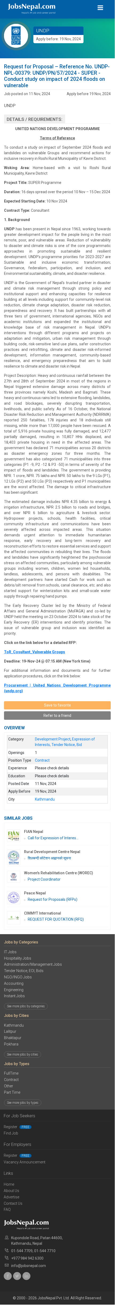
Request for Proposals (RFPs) (52, 899)
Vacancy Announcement (24, 1162)
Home (9, 1184)
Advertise (11, 1197)
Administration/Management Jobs (33, 964)
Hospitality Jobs (17, 958)
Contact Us (13, 1203)
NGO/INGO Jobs (18, 977)
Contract (11, 1080)
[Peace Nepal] (15, 897)
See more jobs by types (22, 1103)
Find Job (11, 1133)
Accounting (13, 983)
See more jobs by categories (26, 1006)
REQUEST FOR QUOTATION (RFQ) (56, 919)
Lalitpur (10, 1031)
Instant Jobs (14, 996)
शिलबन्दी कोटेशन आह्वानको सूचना (49, 858)
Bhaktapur (12, 1038)
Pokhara (11, 1044)
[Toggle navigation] (100, 7)
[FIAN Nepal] (15, 835)
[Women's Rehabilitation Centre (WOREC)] (15, 876)
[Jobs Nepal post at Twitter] (17, 1276)
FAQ (7, 1209)
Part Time (12, 1092)
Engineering (13, 990)
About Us (11, 1191)
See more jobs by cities (22, 1054)
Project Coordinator (44, 879)
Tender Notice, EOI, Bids (23, 971)
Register (16, 1127)
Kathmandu (14, 1025)
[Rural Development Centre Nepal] (15, 858)
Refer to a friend (57, 715)
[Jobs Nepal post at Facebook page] (8, 1276)
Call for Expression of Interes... (53, 838)
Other (8, 1086)
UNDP (42, 30)
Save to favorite (57, 705)
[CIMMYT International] (15, 917)
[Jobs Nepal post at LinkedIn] (26, 1276)
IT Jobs (10, 952)
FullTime (11, 1073)
